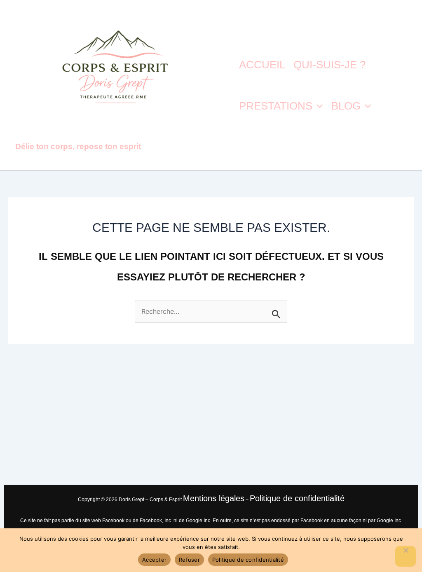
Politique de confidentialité (297, 498)
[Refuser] (405, 556)
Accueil (262, 64)
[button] (317, 105)
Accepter (154, 559)
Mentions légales (213, 498)
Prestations (275, 106)
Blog (346, 106)
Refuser (189, 559)
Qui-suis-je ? (329, 64)
